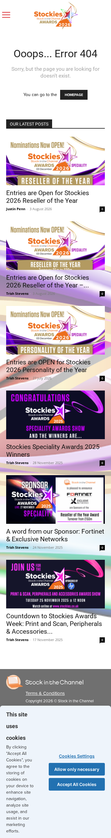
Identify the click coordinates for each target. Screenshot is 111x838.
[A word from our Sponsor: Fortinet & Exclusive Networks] (55, 499)
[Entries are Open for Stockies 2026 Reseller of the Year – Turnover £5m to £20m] (55, 245)
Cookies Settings (77, 756)
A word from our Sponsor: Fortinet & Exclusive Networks (55, 535)
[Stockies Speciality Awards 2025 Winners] (55, 415)
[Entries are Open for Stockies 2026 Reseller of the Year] (55, 161)
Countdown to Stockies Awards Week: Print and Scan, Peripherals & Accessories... (54, 623)
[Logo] (44, 682)
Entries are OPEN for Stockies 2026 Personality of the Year (48, 366)
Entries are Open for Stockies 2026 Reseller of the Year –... (47, 281)
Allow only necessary (76, 769)
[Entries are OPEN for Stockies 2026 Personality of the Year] (55, 330)
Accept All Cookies (77, 784)
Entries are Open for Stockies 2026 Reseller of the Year (47, 196)
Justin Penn (15, 208)
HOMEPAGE (74, 94)
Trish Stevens (17, 293)
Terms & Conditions (45, 693)
